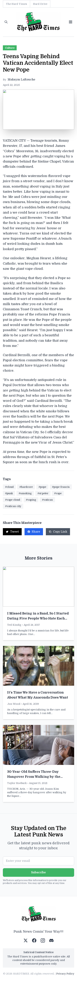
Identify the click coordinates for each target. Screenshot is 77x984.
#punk (9, 493)
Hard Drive (40, 3)
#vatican (47, 499)
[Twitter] (25, 940)
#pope (42, 486)
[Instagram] (43, 940)
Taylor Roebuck (17, 783)
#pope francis (61, 486)
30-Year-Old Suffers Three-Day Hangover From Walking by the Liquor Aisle (33, 776)
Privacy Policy (65, 973)
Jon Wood (13, 703)
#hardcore (26, 486)
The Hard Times (16, 3)
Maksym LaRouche (21, 79)
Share (36, 531)
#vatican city (13, 506)
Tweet (14, 531)
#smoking (25, 493)
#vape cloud (12, 499)
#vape (58, 493)
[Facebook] (34, 940)
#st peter (42, 493)
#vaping (31, 499)
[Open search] (6, 22)
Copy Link (60, 531)
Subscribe (38, 872)
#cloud (9, 486)
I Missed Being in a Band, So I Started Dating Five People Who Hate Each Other (38, 618)
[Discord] (51, 940)
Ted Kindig (14, 624)
